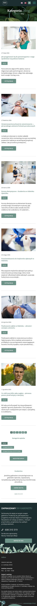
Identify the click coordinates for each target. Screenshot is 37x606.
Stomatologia (8, 447)
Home (18, 14)
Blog (4, 63)
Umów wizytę (18, 488)
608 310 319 (19, 494)
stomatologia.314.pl (29, 603)
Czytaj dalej (8, 81)
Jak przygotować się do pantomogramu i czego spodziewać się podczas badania (17, 58)
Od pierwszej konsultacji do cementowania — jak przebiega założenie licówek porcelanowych (18, 125)
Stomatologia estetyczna (12, 451)
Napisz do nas (18, 541)
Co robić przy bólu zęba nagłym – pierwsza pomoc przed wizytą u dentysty (16, 394)
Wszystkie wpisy (18, 458)
